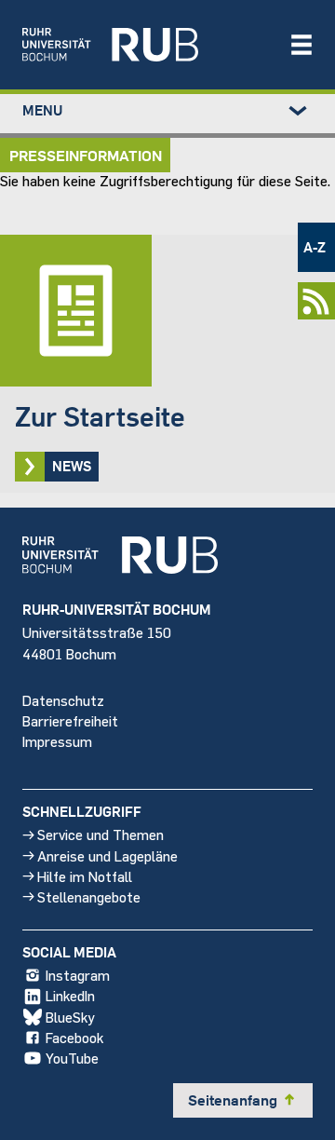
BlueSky (70, 1016)
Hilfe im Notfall (84, 876)
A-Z (314, 247)
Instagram (78, 975)
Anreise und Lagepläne (107, 855)
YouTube (72, 1057)
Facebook (74, 1037)
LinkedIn (70, 995)
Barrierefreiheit (70, 720)
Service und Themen (100, 834)
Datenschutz (63, 700)
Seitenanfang (243, 1100)
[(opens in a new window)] (146, 44)
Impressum (57, 741)
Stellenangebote (89, 896)
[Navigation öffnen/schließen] (301, 44)
